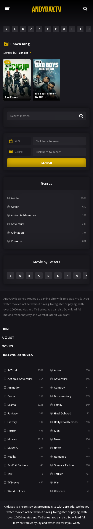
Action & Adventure (23, 215)
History (12, 422)
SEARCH (46, 163)
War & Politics (16, 491)
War (56, 482)
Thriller (58, 474)
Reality (12, 456)
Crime (11, 396)
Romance (60, 456)
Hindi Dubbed (62, 413)
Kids (57, 431)
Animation (17, 233)
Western (59, 491)
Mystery (13, 448)
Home (6, 329)
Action (15, 207)
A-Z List (16, 198)
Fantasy (13, 413)
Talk (10, 474)
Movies (7, 346)
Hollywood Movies (17, 355)
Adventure (18, 224)
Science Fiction (64, 465)
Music (57, 439)
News (57, 448)
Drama (12, 405)
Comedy (16, 241)
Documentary (62, 396)
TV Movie (13, 482)
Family (58, 405)
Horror (12, 431)
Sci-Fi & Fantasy (18, 465)
